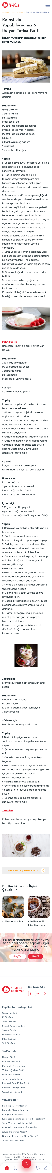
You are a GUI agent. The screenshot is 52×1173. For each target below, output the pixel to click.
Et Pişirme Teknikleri (12, 1114)
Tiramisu (7, 810)
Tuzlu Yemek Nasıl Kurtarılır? (17, 1123)
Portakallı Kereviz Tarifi (14, 1066)
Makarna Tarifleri (11, 1035)
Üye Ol (35, 956)
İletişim (7, 1157)
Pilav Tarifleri (9, 1039)
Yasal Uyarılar (29, 1157)
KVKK (41, 1160)
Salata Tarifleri (9, 1030)
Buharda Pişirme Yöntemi (15, 1110)
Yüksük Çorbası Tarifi (13, 1070)
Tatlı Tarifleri (8, 1043)
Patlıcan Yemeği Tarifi (13, 1088)
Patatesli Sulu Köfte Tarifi (15, 1083)
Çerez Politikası (11, 1160)
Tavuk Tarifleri (9, 1022)
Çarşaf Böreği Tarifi (12, 1092)
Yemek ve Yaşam (17, 12)
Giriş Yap (17, 956)
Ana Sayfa (5, 12)
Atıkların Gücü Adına (12, 922)
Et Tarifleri (7, 1017)
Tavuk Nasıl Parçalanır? (14, 1140)
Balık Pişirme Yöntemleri (14, 1106)
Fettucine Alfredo (11, 1075)
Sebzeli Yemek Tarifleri (13, 1026)
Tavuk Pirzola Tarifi (12, 1079)
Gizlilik (17, 1157)
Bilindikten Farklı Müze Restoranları (37, 923)
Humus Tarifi (8, 1057)
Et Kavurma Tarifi (11, 1062)
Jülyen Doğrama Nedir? (14, 1132)
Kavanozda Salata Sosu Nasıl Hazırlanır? (23, 1119)
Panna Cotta (9, 342)
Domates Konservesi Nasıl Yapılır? (20, 1136)
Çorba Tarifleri (9, 1013)
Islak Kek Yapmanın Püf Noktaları (19, 1127)
